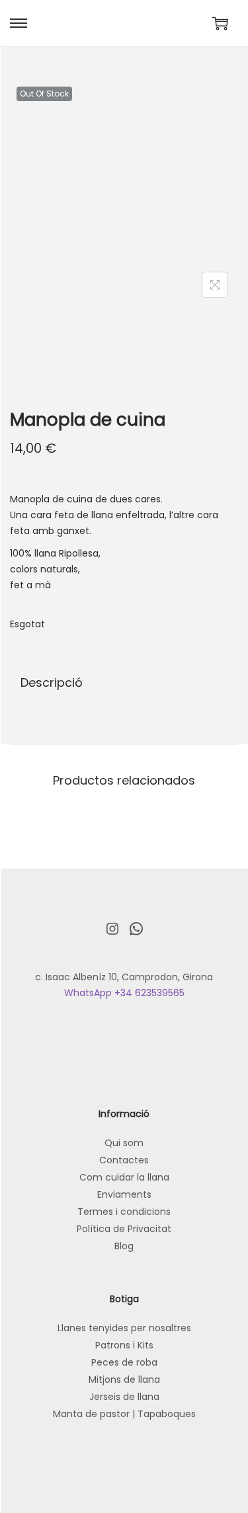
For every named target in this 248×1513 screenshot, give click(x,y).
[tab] (124, 683)
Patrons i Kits (124, 1345)
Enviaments (124, 1194)
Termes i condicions (124, 1211)
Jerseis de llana (124, 1396)
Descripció (52, 682)
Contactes (124, 1160)
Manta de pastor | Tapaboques (124, 1413)
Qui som (124, 1142)
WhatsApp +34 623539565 (124, 992)
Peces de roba (124, 1362)
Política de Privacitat (124, 1228)
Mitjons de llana (124, 1379)
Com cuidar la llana (124, 1177)
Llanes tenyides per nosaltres (124, 1328)
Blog (124, 1246)
